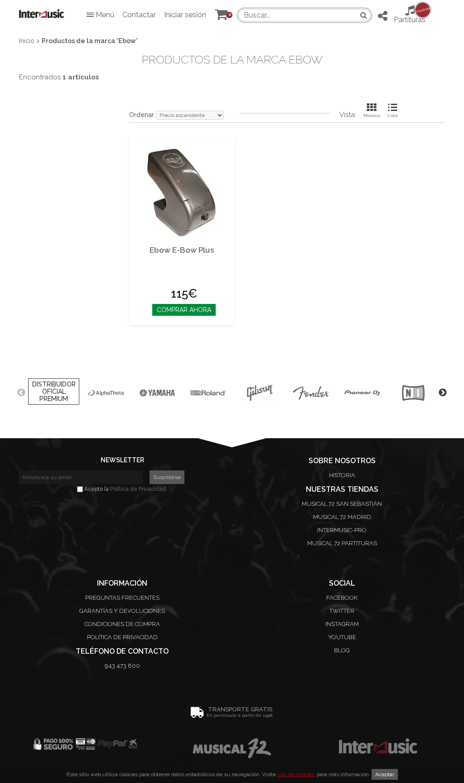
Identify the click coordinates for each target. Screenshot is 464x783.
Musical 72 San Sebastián (342, 503)
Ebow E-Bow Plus (182, 249)
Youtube (342, 637)
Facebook (342, 597)
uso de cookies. (296, 774)
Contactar (139, 14)
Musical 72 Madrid (342, 517)
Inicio (26, 40)
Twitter (341, 610)
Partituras (409, 14)
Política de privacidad (122, 637)
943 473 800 (122, 665)
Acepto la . (125, 489)
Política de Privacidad (138, 489)
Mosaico (371, 115)
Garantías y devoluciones (122, 610)
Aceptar (384, 774)
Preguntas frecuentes (122, 597)
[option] (53, 393)
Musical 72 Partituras (342, 543)
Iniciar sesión (185, 14)
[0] (221, 16)
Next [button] (442, 392)
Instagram (342, 624)
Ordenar (141, 114)
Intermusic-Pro (342, 530)
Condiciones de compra (122, 624)
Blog (342, 650)
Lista (392, 115)
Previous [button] (21, 392)
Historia (342, 475)
